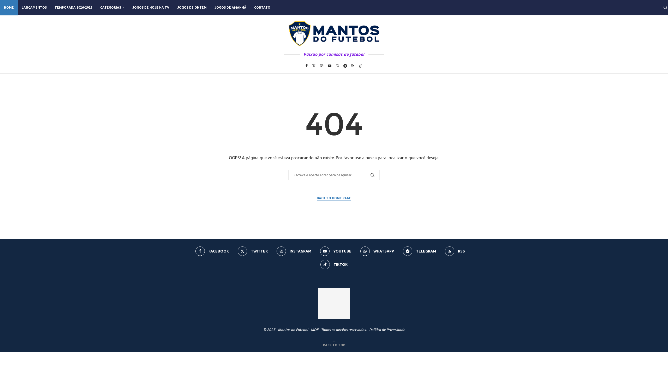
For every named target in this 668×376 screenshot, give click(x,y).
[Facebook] (307, 66)
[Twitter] (314, 66)
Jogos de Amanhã (230, 7)
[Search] (665, 7)
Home (9, 7)
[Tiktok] (360, 66)
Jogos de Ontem (192, 7)
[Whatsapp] (337, 66)
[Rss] (352, 66)
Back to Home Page (334, 198)
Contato (262, 7)
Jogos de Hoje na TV (150, 7)
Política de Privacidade (387, 330)
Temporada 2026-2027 (73, 7)
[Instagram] (321, 66)
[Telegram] (345, 66)
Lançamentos (34, 7)
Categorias (110, 7)
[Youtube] (329, 66)
